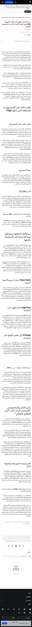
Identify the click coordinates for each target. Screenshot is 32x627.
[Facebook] (19, 546)
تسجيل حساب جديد (9, 2)
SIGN (29, 35)
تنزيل (5, 623)
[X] (23, 546)
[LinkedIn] (16, 546)
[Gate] (29, 2)
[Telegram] (12, 546)
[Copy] (9, 546)
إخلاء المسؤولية (9, 541)
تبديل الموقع (27, 11)
